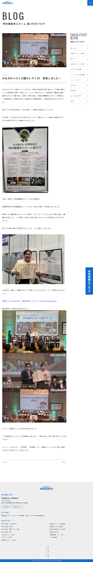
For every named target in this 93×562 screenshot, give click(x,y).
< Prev (4, 462)
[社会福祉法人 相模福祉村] (8, 2)
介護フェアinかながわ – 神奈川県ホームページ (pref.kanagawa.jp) (29, 301)
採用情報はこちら (89, 281)
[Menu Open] (90, 3)
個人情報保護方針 (39, 515)
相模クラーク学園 (77, 53)
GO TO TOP (48, 552)
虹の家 (73, 85)
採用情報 (21, 515)
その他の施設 (53, 537)
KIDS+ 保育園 (76, 69)
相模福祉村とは (5, 515)
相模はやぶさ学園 (77, 64)
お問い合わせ (29, 515)
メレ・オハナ (76, 80)
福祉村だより (18, 507)
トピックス (14, 515)
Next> (64, 462)
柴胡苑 (73, 90)
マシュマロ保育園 (77, 75)
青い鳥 (73, 48)
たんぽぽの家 (76, 96)
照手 (72, 101)
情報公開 (6, 507)
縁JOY (73, 59)
